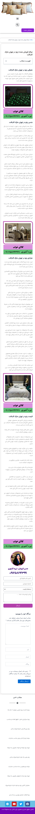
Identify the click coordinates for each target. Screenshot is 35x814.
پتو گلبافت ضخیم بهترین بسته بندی (19, 795)
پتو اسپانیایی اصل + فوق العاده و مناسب (18, 719)
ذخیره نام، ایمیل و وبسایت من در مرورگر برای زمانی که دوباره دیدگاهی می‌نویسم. (20, 673)
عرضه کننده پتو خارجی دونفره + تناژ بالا (19, 710)
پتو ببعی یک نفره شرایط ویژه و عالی (20, 757)
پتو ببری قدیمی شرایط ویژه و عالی (20, 729)
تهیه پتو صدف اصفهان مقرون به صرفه (18, 776)
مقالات (31, 40)
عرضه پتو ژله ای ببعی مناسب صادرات (19, 738)
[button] (17, 18)
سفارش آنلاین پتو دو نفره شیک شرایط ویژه (18, 785)
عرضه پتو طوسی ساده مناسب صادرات (19, 767)
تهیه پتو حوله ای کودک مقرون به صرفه (18, 748)
